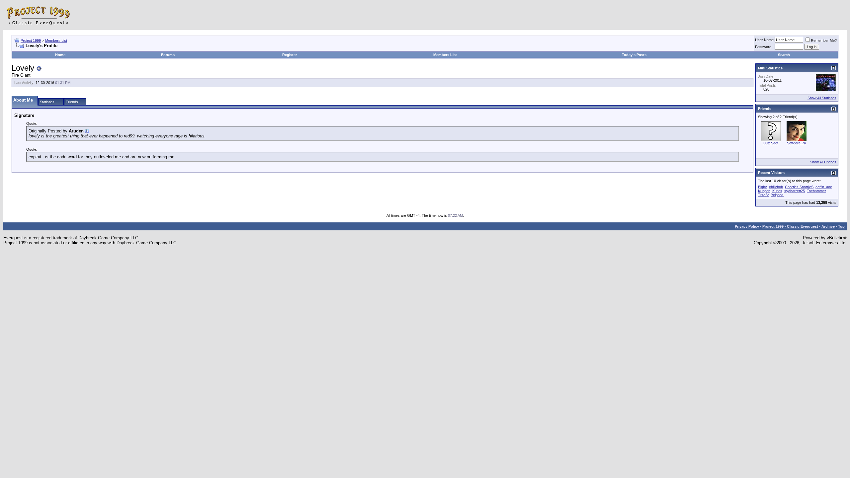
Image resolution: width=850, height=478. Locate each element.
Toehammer (816, 191)
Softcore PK (796, 143)
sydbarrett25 (794, 191)
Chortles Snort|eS (799, 187)
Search (784, 55)
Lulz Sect (770, 143)
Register (289, 55)
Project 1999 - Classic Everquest (790, 226)
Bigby (762, 187)
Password (763, 47)
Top (841, 226)
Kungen (764, 191)
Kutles (777, 191)
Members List (56, 40)
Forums (168, 55)
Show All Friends (823, 162)
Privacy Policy (747, 226)
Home (60, 55)
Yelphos (777, 195)
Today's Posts (634, 55)
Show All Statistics (822, 98)
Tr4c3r (763, 195)
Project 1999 (31, 40)
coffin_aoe (823, 187)
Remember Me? (824, 40)
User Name (764, 40)
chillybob (776, 187)
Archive (828, 226)
